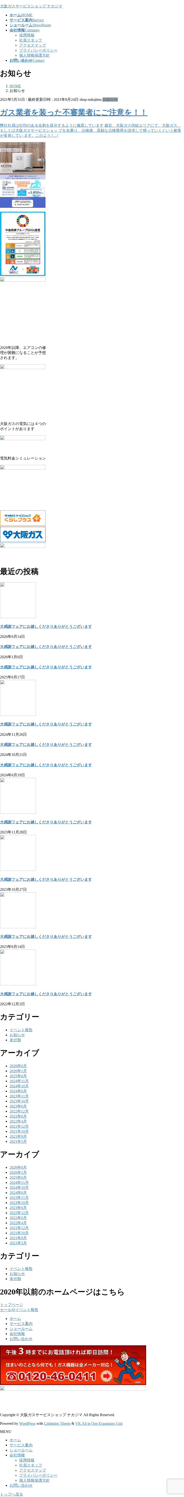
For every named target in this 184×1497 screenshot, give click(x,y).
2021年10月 (19, 1131)
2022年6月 (18, 1116)
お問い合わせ (21, 1339)
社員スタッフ (30, 40)
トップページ (11, 1305)
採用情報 (26, 35)
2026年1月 (18, 1071)
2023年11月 (19, 1096)
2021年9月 (18, 1136)
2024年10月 (19, 1086)
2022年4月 (18, 1121)
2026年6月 (18, 1066)
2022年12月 (19, 1111)
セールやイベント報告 (19, 1310)
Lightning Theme (57, 1423)
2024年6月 (18, 1091)
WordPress (27, 1423)
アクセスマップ (32, 45)
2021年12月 (19, 1126)
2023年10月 (19, 1101)
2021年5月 (18, 1141)
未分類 (15, 1040)
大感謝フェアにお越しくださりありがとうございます (46, 626)
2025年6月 (18, 1076)
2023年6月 (18, 1106)
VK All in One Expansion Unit (98, 1423)
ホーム (15, 1319)
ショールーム (21, 1329)
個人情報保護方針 (34, 55)
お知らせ (110, 99)
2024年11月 (19, 1081)
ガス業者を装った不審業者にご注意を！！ (74, 112)
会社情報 (17, 1334)
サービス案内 (21, 1324)
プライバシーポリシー (38, 50)
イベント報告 (21, 1030)
